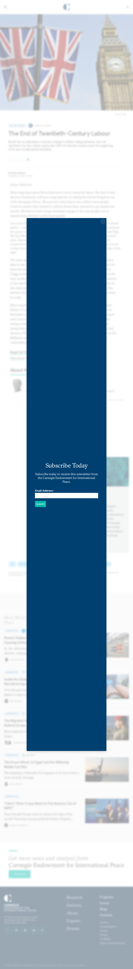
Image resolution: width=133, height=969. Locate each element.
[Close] (103, 221)
